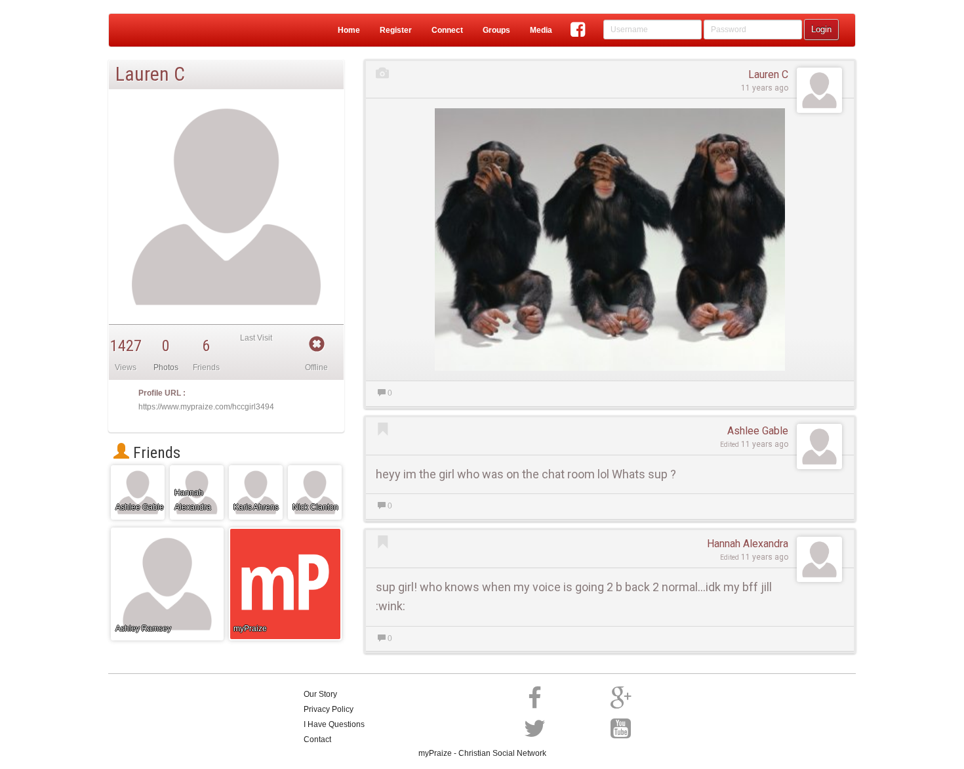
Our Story (320, 694)
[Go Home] (160, 30)
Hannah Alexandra (747, 543)
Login (821, 29)
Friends (154, 453)
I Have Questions (334, 724)
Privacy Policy (328, 709)
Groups (496, 30)
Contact (317, 739)
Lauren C (768, 74)
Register (396, 30)
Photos (165, 367)
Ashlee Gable (757, 431)
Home (349, 30)
